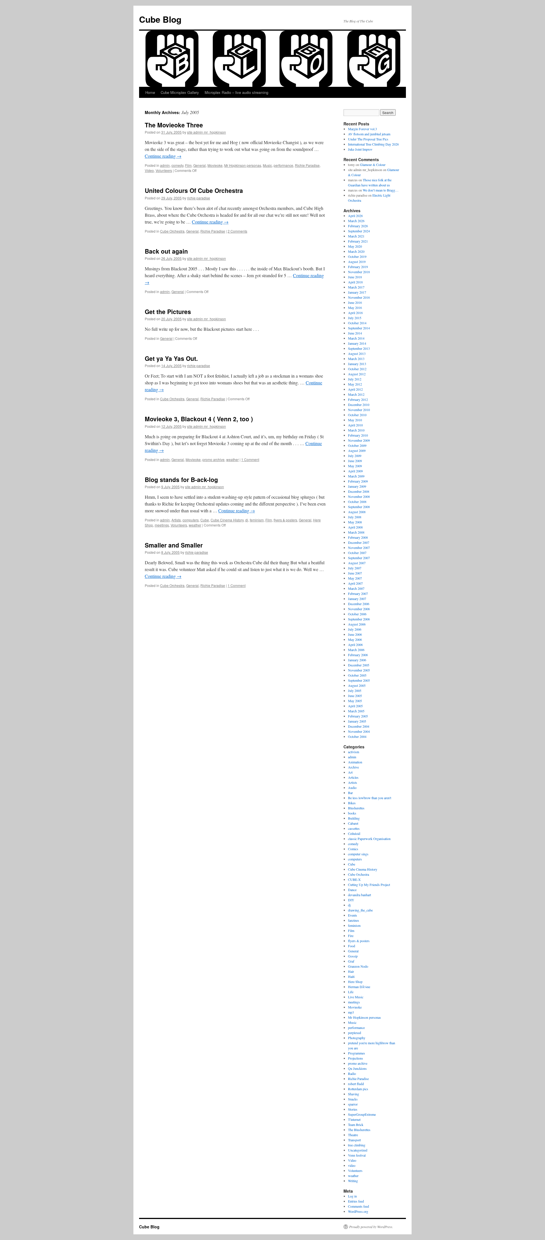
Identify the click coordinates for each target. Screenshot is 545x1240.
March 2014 (356, 338)
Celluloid (354, 833)
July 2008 (354, 517)
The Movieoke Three (174, 125)
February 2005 (358, 716)
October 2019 (357, 256)
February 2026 (358, 226)
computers (191, 519)
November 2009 (359, 440)
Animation (355, 762)
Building (354, 818)
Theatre (353, 1134)
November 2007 (359, 547)
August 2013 (357, 353)
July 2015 (354, 317)
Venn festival (357, 1155)
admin (165, 165)
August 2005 (357, 685)
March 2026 (356, 220)
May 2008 (355, 522)
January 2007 (357, 598)
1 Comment (250, 459)
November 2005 (359, 670)
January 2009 (357, 486)
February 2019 (358, 266)
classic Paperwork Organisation (369, 838)
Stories (352, 1109)
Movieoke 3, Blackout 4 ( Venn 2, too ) (199, 418)
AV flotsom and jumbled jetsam (369, 134)
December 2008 (358, 491)
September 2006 (359, 619)
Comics (353, 849)
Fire (350, 935)
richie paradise (198, 197)
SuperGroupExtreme (362, 1114)
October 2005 (357, 675)
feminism (257, 519)
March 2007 (356, 588)
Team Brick (355, 1124)
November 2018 (359, 272)
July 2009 (354, 455)
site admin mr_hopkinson (206, 132)
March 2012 (356, 394)
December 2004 (358, 726)
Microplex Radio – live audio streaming (236, 92)
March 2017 (356, 287)
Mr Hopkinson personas (242, 165)
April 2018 (355, 282)
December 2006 (358, 603)
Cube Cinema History (227, 519)
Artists (176, 519)
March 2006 (356, 649)
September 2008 (359, 506)
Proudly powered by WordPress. (371, 1226)
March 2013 (356, 358)
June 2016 (355, 302)
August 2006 (357, 624)
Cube (204, 519)
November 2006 (359, 609)
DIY (351, 900)
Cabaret (353, 823)
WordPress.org (358, 1211)
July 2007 (354, 568)
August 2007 (357, 563)
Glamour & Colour (372, 164)
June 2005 (355, 695)
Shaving (353, 1094)
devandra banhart (359, 894)
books (352, 813)
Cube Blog (160, 19)
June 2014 (355, 333)
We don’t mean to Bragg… (381, 190)
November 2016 (359, 297)
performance (283, 165)
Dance (352, 889)
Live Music (355, 997)
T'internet (354, 1119)
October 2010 (357, 414)
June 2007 (355, 573)
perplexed (354, 1032)
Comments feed (358, 1206)
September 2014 (359, 328)
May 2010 (355, 420)
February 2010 (358, 435)
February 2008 (358, 537)
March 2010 (356, 430)
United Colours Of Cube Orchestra (194, 190)
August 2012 (357, 374)
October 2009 (357, 445)
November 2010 (359, 409)
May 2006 (355, 639)
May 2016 (355, 307)
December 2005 (358, 665)
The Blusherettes (359, 1129)
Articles (353, 777)
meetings (162, 525)
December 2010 (358, 404)
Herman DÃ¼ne (359, 986)
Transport (354, 1140)
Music (267, 165)
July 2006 (354, 629)
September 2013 (359, 348)
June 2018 (355, 277)
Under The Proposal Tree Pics (368, 139)
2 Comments (237, 231)
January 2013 (357, 363)
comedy (177, 165)
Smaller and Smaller (174, 545)
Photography (356, 1037)
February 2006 (358, 654)
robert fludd (356, 1083)
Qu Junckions (357, 1068)
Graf (351, 961)
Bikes (352, 803)
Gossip (353, 956)
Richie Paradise (307, 165)
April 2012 (355, 389)
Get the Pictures (168, 311)
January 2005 (357, 721)
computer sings (358, 854)
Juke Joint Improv (360, 149)
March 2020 (356, 251)
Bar (350, 792)
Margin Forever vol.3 (362, 129)
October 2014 (357, 323)
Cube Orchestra (172, 231)
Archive (353, 767)
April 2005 (355, 706)
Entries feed (356, 1201)
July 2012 (354, 379)
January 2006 (357, 660)
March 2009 (356, 476)
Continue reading (163, 156)
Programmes (356, 1053)
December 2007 (358, 542)
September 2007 (359, 557)
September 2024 (359, 231)
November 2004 (359, 731)
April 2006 (355, 644)
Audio (352, 787)
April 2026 (355, 215)
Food (351, 946)
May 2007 (355, 578)
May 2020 (355, 246)
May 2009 (355, 466)
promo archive (213, 459)
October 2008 (357, 501)
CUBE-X (354, 879)
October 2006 (357, 614)
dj (246, 519)
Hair (351, 971)
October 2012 (357, 369)
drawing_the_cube (360, 910)
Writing (353, 1180)
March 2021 (356, 236)
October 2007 (357, 552)
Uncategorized (357, 1150)
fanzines (353, 920)
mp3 (351, 1012)
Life (350, 992)
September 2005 (359, 680)
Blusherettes (356, 808)
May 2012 (355, 384)
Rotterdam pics (358, 1089)
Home (150, 92)
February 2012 (358, 399)
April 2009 (355, 471)
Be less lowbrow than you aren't (369, 797)
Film (188, 165)
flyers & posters (285, 519)
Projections (355, 1058)
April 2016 (355, 312)
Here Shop (355, 981)
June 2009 (355, 460)
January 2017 (357, 292)
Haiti (351, 976)
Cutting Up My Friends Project (369, 884)
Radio (352, 1073)
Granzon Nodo (358, 966)
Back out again (166, 251)
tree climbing (356, 1145)
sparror (353, 1104)
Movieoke (215, 165)
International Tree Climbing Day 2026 (373, 144)
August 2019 (357, 261)
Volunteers (164, 170)
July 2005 (354, 690)
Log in (352, 1196)
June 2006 (355, 634)
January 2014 (357, 343)
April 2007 (355, 583)
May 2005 (355, 700)
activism (353, 752)
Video (149, 170)
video (351, 1165)
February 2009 (358, 481)
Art (350, 772)
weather (232, 459)
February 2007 (358, 593)
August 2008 (357, 512)
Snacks (353, 1099)
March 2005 (356, 711)
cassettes (354, 828)
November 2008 (359, 496)
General (199, 165)
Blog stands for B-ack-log (181, 479)
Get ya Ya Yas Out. (171, 358)
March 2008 (356, 532)
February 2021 (358, 241)
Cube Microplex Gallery (180, 92)
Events (352, 915)
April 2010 (355, 425)
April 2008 (355, 527)
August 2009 (357, 450)
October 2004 (357, 736)
